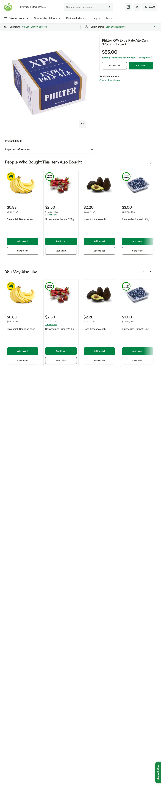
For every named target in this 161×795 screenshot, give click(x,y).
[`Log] (137, 7)
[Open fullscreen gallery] (82, 124)
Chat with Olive (158, 773)
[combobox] (88, 7)
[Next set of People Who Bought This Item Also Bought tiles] (150, 162)
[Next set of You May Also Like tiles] (150, 272)
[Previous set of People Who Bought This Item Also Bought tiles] (143, 162)
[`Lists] (128, 7)
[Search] (109, 6)
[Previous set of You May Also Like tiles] (143, 272)
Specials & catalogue (45, 18)
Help (94, 18)
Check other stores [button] (109, 80)
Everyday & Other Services (33, 7)
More (109, 18)
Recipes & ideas (75, 18)
